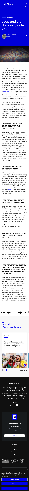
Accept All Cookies (14, 488)
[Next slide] (6, 370)
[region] (14, 479)
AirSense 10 (6, 91)
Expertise (14, 449)
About (14, 454)
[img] (9, 4)
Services (14, 444)
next (26, 312)
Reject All (14, 483)
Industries (14, 452)
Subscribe (14, 435)
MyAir (9, 189)
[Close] (27, 470)
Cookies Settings (14, 479)
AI (14, 447)
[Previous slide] (3, 370)
